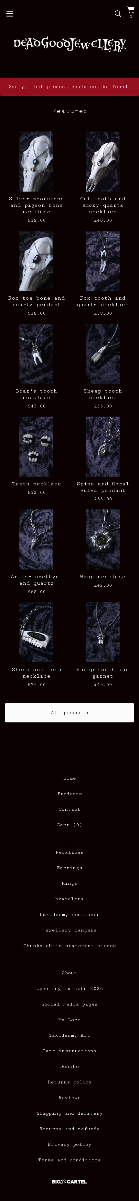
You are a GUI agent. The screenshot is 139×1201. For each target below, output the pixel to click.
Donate (69, 1066)
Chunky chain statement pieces (69, 945)
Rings (69, 883)
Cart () (69, 825)
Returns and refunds (69, 1129)
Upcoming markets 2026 (69, 988)
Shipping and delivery (70, 1113)
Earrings (69, 867)
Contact (69, 809)
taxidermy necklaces (69, 914)
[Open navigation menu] (10, 13)
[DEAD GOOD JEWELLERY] (69, 44)
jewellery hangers (69, 930)
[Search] (118, 13)
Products (69, 793)
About (69, 973)
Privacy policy (69, 1144)
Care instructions (69, 1051)
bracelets (69, 899)
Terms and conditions (69, 1160)
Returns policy (70, 1082)
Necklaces (70, 852)
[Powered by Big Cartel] (69, 1181)
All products (69, 712)
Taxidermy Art (69, 1035)
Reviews (69, 1097)
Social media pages (69, 1004)
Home (69, 778)
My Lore (69, 1019)
